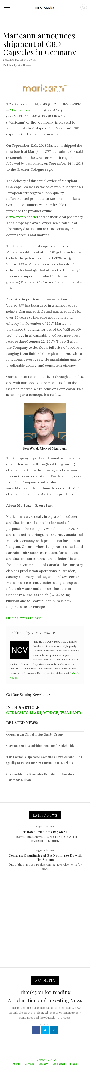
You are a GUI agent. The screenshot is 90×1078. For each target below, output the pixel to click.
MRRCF (50, 712)
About (16, 1063)
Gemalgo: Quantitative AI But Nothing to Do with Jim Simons (45, 857)
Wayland (70, 712)
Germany (17, 712)
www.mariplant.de (22, 217)
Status (73, 1063)
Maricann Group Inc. (26, 110)
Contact (29, 1063)
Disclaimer (58, 1063)
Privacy (43, 1063)
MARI (35, 712)
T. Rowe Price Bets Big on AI (45, 832)
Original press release (24, 618)
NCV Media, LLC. (46, 1060)
